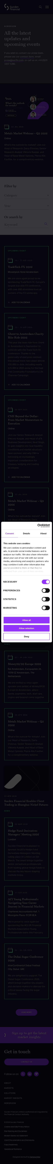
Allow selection (26, 628)
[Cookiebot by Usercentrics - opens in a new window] (38, 526)
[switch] (46, 590)
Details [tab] (26, 533)
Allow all (26, 620)
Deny (26, 636)
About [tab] (43, 533)
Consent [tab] (9, 533)
